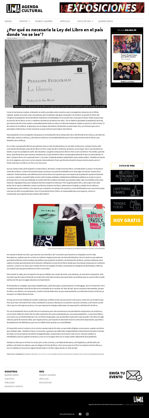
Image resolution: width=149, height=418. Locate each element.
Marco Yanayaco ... (126, 59)
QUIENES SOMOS (105, 21)
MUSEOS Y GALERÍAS (43, 21)
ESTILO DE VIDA (84, 21)
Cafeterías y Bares (127, 190)
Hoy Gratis (127, 220)
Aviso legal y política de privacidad (133, 404)
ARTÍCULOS (65, 21)
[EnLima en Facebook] (80, 414)
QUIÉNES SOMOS (12, 375)
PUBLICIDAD (10, 382)
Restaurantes (127, 176)
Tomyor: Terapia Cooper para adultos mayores (129, 56)
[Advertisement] (127, 123)
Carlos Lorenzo (12, 38)
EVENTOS (23, 21)
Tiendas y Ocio (127, 205)
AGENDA (8, 21)
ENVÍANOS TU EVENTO (14, 386)
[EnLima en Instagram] (87, 414)
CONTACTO (9, 379)
